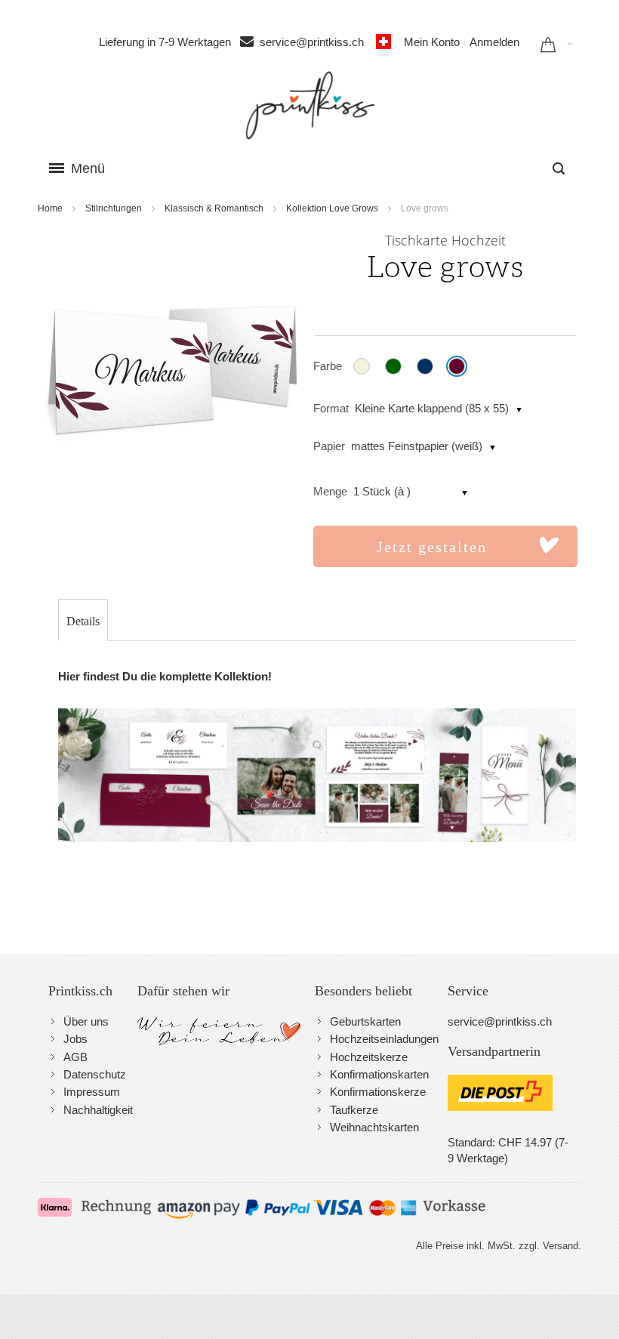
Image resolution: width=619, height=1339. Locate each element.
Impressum (91, 1091)
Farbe (327, 365)
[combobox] (559, 168)
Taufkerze (354, 1109)
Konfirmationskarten (379, 1074)
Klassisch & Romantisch (214, 208)
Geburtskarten (365, 1021)
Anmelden (494, 41)
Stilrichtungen (113, 208)
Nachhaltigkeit (98, 1109)
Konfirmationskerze (378, 1091)
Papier (329, 446)
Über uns (86, 1021)
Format (331, 408)
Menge (330, 491)
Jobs (75, 1038)
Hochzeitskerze (369, 1057)
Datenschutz (94, 1074)
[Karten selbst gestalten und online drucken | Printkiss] (309, 105)
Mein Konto (432, 41)
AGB (75, 1057)
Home (50, 208)
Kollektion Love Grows (332, 208)
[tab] (83, 621)
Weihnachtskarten (374, 1127)
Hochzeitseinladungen (384, 1038)
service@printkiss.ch (316, 41)
